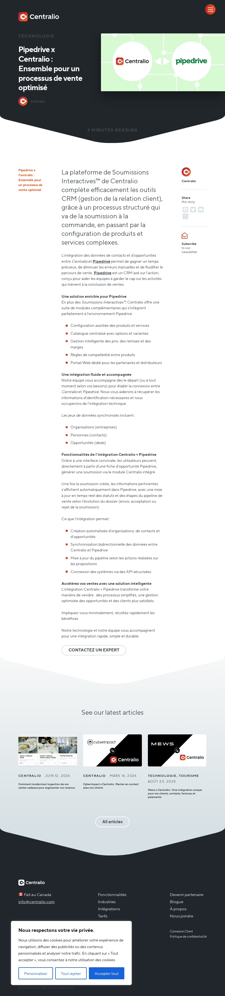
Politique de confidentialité (188, 936)
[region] (71, 953)
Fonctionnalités (112, 894)
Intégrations (109, 908)
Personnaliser (35, 973)
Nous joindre (181, 915)
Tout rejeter (71, 973)
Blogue (176, 901)
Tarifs (102, 915)
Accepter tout (107, 973)
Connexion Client (181, 931)
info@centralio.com (36, 901)
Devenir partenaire (186, 894)
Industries (107, 901)
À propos (178, 908)
